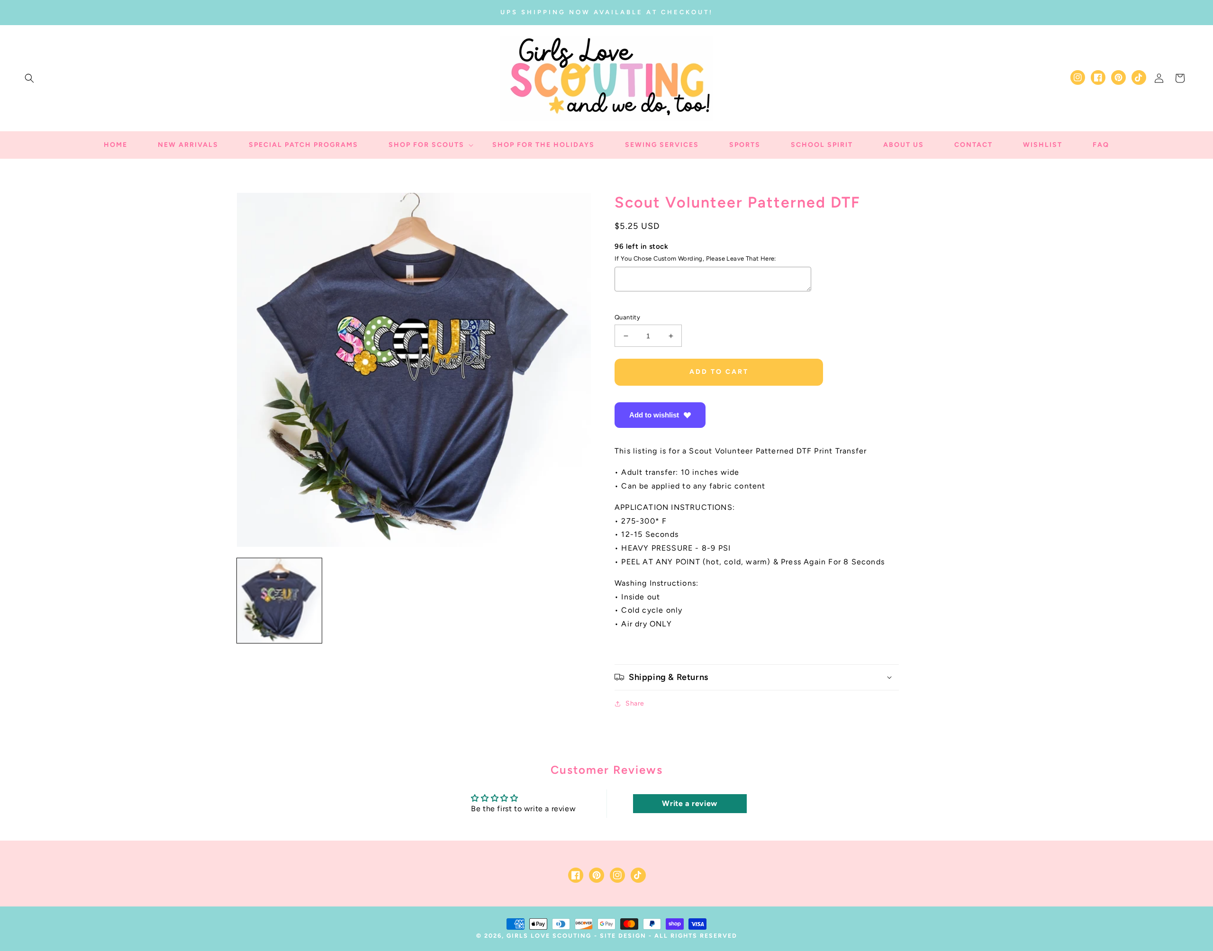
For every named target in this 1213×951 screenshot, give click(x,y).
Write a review (689, 803)
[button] (29, 78)
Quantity (627, 317)
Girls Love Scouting (549, 935)
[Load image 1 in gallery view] (279, 600)
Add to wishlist (654, 415)
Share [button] (634, 703)
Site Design (623, 935)
